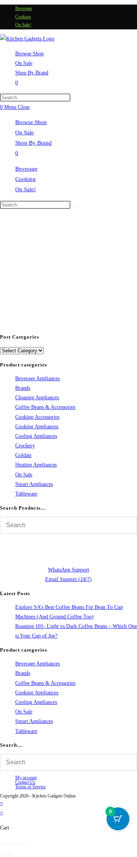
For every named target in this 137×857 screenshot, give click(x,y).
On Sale (24, 132)
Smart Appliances (34, 484)
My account (26, 777)
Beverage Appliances (37, 378)
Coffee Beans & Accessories (45, 407)
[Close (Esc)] (23, 844)
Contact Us (25, 782)
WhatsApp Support (68, 570)
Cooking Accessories (37, 417)
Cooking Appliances (36, 426)
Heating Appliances (36, 465)
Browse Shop (31, 122)
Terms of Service (30, 786)
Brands (22, 388)
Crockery (25, 446)
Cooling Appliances (36, 436)
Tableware (26, 494)
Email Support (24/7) (68, 579)
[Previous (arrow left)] (2, 854)
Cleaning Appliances (37, 397)
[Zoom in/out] (2, 844)
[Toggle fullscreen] (9, 844)
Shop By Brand (33, 143)
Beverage (23, 8)
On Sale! (23, 24)
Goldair (23, 455)
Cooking (23, 16)
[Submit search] (74, 206)
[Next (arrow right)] (9, 854)
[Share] (16, 844)
